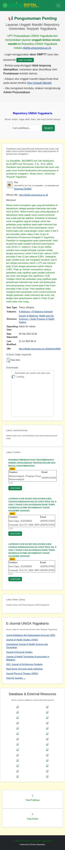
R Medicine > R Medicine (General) (36, 311)
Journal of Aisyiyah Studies (19, 652)
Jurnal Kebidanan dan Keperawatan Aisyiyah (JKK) (30, 635)
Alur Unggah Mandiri (39, 82)
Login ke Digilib (25, 60)
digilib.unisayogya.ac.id (37, 47)
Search (48, 128)
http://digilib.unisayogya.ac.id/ (33, 195)
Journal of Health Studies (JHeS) (22, 639)
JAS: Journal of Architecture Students (24, 664)
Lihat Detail (15, 488)
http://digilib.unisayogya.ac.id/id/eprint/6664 (40, 348)
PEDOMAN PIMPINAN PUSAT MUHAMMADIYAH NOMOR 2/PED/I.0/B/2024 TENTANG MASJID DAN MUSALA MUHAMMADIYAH (31, 463)
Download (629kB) (23, 189)
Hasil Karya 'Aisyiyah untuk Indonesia (24, 669)
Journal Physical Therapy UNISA (22, 673)
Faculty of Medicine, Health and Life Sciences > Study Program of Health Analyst (36, 319)
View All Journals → (16, 678)
